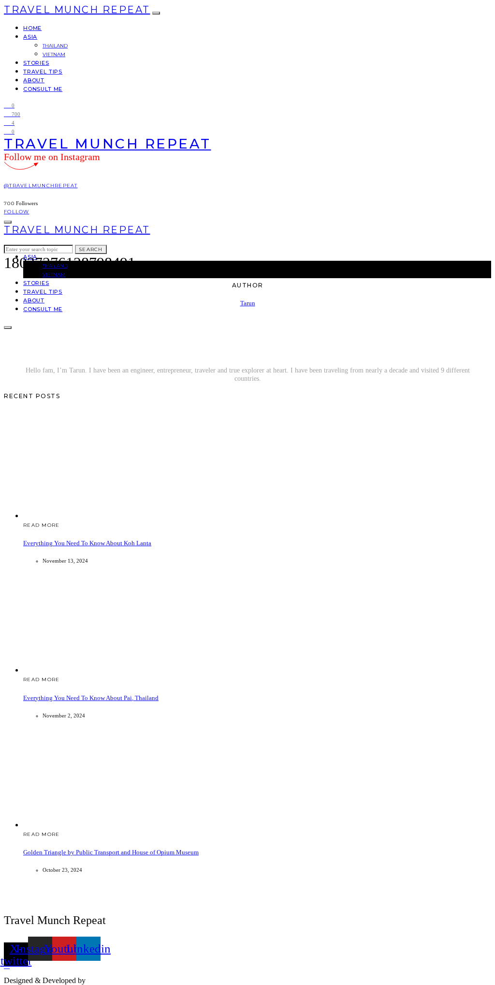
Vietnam (54, 54)
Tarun (247, 303)
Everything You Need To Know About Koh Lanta (87, 543)
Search (91, 249)
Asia (30, 36)
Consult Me (42, 89)
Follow (16, 212)
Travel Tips (42, 71)
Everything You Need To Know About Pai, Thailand (91, 697)
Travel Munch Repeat (77, 9)
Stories (36, 63)
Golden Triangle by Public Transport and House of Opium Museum (111, 852)
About (33, 80)
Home (32, 28)
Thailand (55, 46)
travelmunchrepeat (118, 980)
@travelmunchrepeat (41, 185)
